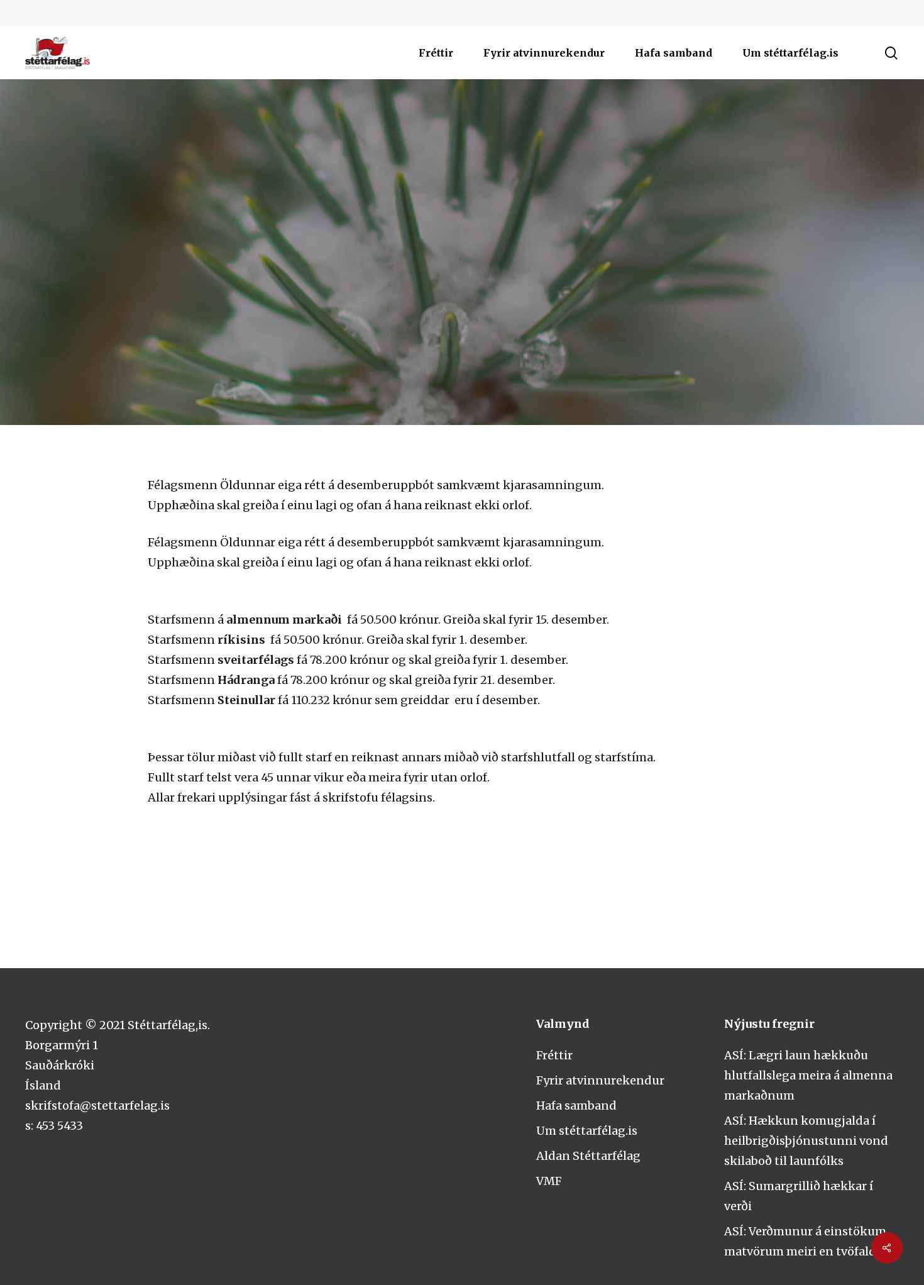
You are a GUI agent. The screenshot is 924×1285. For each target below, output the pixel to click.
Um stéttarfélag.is (586, 1130)
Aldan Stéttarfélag (588, 1156)
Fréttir (554, 1055)
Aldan (461, 298)
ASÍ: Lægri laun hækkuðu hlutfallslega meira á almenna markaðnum (808, 1075)
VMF (549, 1181)
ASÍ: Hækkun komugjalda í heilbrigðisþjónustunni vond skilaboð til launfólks (806, 1140)
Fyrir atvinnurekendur (600, 1080)
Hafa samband (576, 1105)
